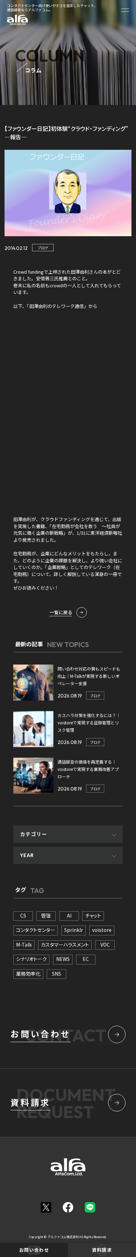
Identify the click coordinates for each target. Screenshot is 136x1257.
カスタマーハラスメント (65, 944)
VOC (105, 944)
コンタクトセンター (35, 929)
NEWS (63, 958)
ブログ (43, 247)
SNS (56, 973)
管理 (46, 915)
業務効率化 (28, 973)
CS (23, 915)
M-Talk (24, 944)
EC (86, 958)
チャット (93, 915)
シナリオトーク (31, 958)
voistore (102, 929)
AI (69, 915)
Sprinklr (73, 929)
